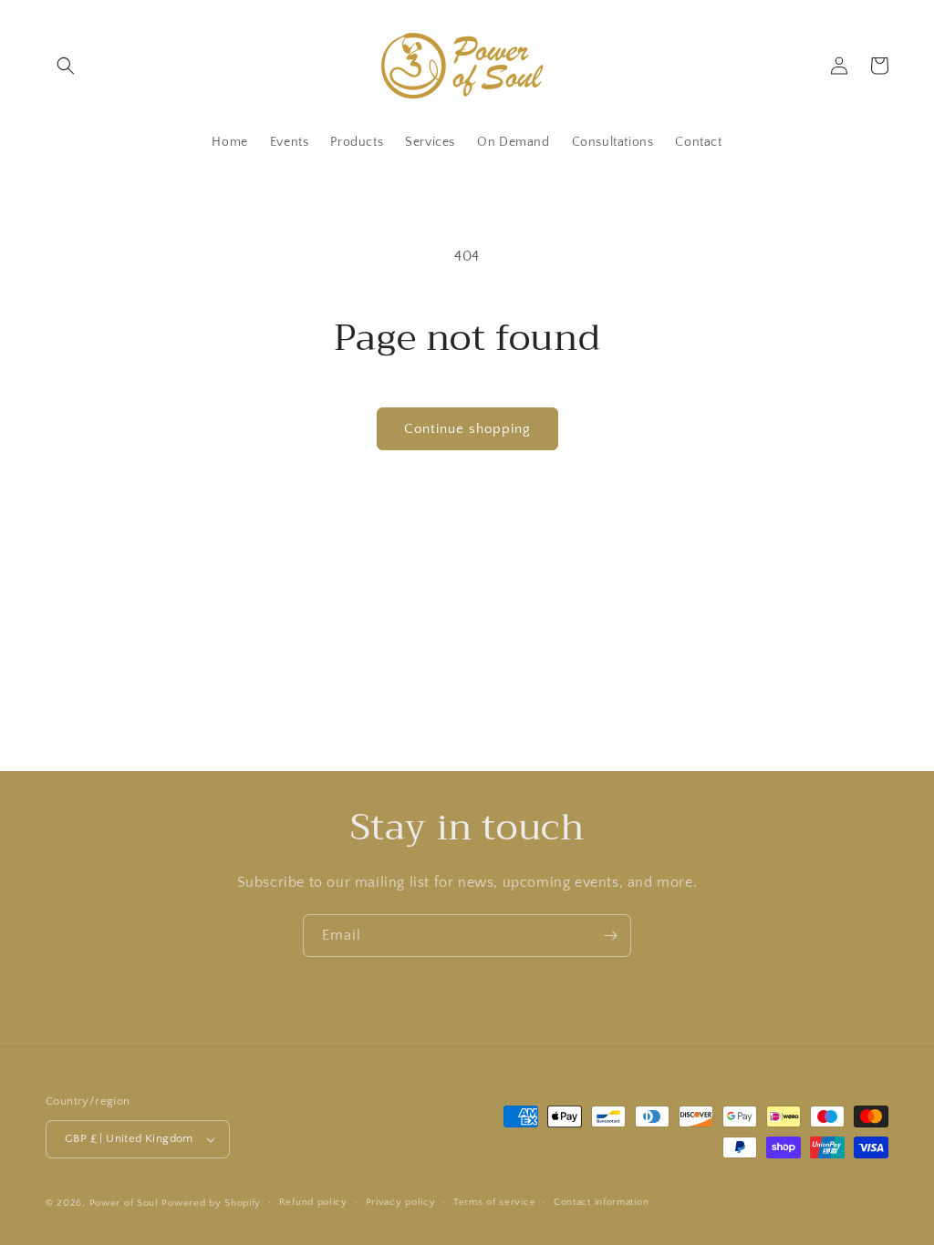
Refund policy (313, 1202)
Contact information (601, 1202)
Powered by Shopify (211, 1203)
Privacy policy (401, 1202)
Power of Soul (124, 1203)
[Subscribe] (610, 935)
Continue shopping (467, 429)
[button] (66, 66)
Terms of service (494, 1202)
